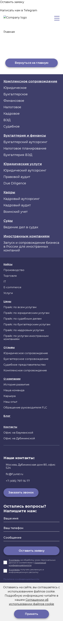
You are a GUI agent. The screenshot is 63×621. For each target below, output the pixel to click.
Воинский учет (16, 212)
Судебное (12, 126)
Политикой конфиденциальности (27, 563)
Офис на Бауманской (18, 432)
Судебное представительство (25, 364)
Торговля (10, 275)
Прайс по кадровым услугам (24, 330)
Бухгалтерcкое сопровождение (26, 359)
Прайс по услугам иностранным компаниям (26, 337)
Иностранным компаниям (27, 236)
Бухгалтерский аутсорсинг (25, 142)
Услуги (8, 293)
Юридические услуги (23, 164)
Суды (8, 221)
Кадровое (12, 114)
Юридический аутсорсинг (25, 170)
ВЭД (7, 120)
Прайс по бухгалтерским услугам (27, 324)
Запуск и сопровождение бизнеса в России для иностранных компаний (31, 246)
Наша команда (14, 390)
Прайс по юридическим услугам (26, 313)
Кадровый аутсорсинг (22, 199)
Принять (31, 614)
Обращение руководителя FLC (25, 407)
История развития (16, 384)
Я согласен (14, 560)
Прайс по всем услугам (20, 307)
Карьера (10, 396)
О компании (12, 378)
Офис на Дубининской (19, 438)
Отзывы (9, 347)
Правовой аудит (17, 177)
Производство (14, 270)
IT (5, 281)
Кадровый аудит (17, 205)
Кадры (9, 192)
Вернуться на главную (31, 62)
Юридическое (15, 88)
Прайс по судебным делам (22, 318)
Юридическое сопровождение (26, 353)
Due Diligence (15, 183)
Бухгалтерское (16, 94)
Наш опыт (10, 401)
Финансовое (14, 101)
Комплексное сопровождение (30, 81)
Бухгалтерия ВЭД (18, 155)
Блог (7, 415)
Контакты (10, 426)
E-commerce (12, 287)
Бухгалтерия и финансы (25, 135)
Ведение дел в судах (21, 227)
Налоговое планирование (25, 148)
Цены (7, 301)
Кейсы (8, 264)
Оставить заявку (31, 550)
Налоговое (12, 107)
